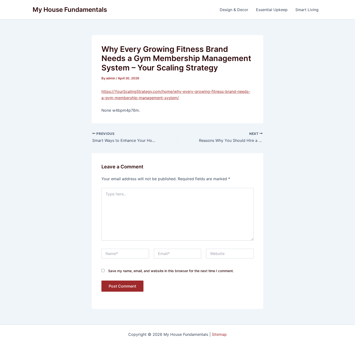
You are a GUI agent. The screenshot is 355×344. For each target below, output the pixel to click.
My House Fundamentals (70, 9)
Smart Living (307, 9)
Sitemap (219, 334)
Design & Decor (234, 9)
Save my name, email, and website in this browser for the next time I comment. (171, 271)
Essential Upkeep (272, 9)
